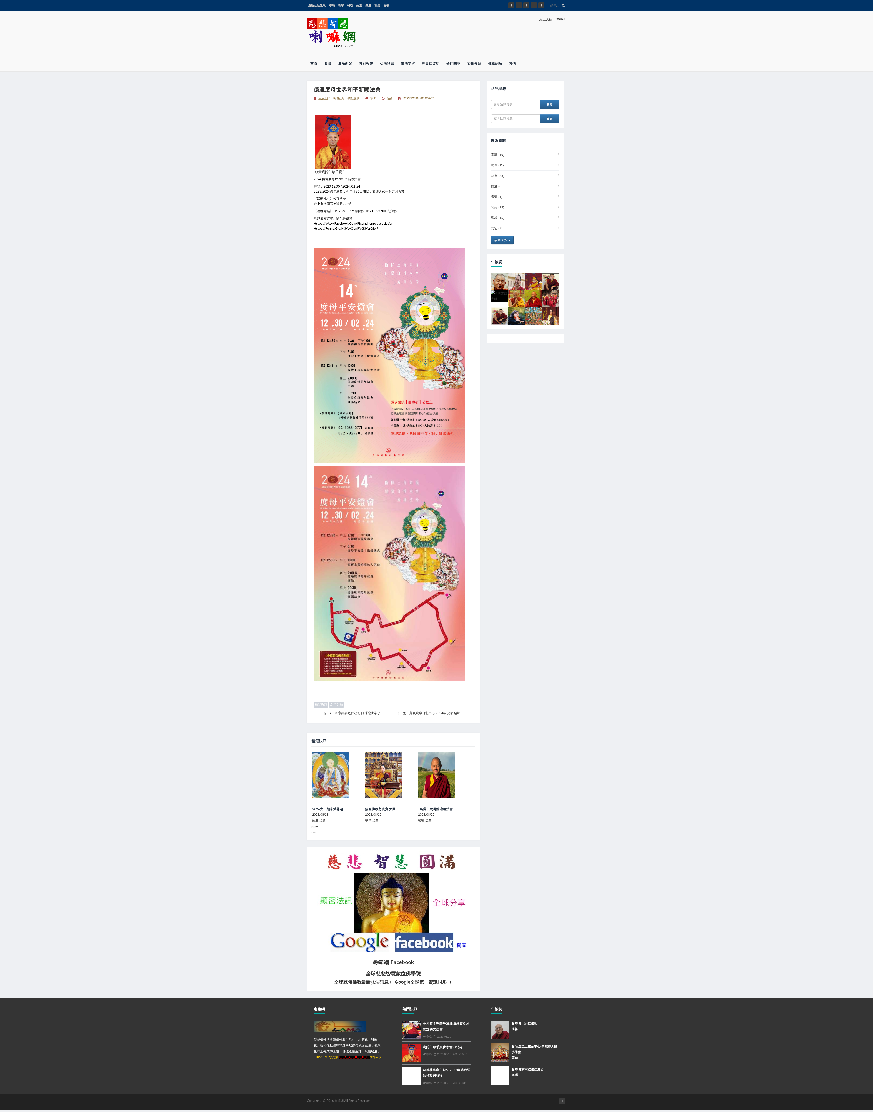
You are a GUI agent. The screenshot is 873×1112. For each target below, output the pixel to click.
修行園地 (453, 63)
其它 (496, 228)
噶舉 (341, 5)
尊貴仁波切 (430, 63)
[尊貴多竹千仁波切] (499, 281)
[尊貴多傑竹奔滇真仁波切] (533, 298)
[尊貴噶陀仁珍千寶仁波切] (333, 142)
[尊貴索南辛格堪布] (516, 281)
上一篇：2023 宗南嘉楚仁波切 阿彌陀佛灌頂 (348, 713)
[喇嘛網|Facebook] (511, 5)
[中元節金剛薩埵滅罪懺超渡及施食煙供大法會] (444, 775)
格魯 (350, 5)
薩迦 (359, 5)
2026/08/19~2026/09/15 (451, 1083)
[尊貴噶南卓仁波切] (516, 298)
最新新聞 (345, 63)
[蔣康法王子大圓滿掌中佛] (550, 315)
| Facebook (393, 962)
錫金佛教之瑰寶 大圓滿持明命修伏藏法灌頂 (344, 809)
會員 (327, 63)
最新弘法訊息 (317, 5)
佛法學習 (408, 63)
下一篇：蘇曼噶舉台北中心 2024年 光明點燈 (428, 713)
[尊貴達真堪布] (533, 315)
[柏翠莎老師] (516, 315)
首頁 (313, 63)
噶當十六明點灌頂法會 (383, 809)
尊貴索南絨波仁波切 (529, 1069)
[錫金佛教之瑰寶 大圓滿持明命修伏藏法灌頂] (338, 775)
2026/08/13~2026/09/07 (451, 1054)
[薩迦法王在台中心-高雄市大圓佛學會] (500, 1052)
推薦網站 (495, 63)
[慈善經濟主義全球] (541, 5)
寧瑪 (332, 5)
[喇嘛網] (534, 5)
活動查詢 (501, 240)
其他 (512, 63)
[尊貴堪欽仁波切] (499, 315)
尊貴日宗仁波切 (525, 1023)
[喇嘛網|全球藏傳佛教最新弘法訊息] (526, 5)
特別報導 (366, 63)
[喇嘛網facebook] (562, 1101)
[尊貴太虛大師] (499, 296)
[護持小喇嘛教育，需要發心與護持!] (550, 298)
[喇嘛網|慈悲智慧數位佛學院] (519, 5)
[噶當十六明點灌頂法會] (391, 775)
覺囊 (368, 5)
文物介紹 (474, 63)
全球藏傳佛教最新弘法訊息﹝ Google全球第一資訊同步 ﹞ (393, 982)
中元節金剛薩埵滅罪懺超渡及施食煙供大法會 (451, 809)
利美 (377, 5)
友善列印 (336, 705)
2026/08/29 (443, 1036)
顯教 (386, 5)
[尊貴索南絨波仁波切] (500, 1075)
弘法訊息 (387, 63)
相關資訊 (321, 705)
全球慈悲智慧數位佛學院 (393, 973)
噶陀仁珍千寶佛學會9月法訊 (444, 1047)
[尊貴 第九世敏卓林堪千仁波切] (550, 281)
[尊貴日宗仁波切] (533, 281)
